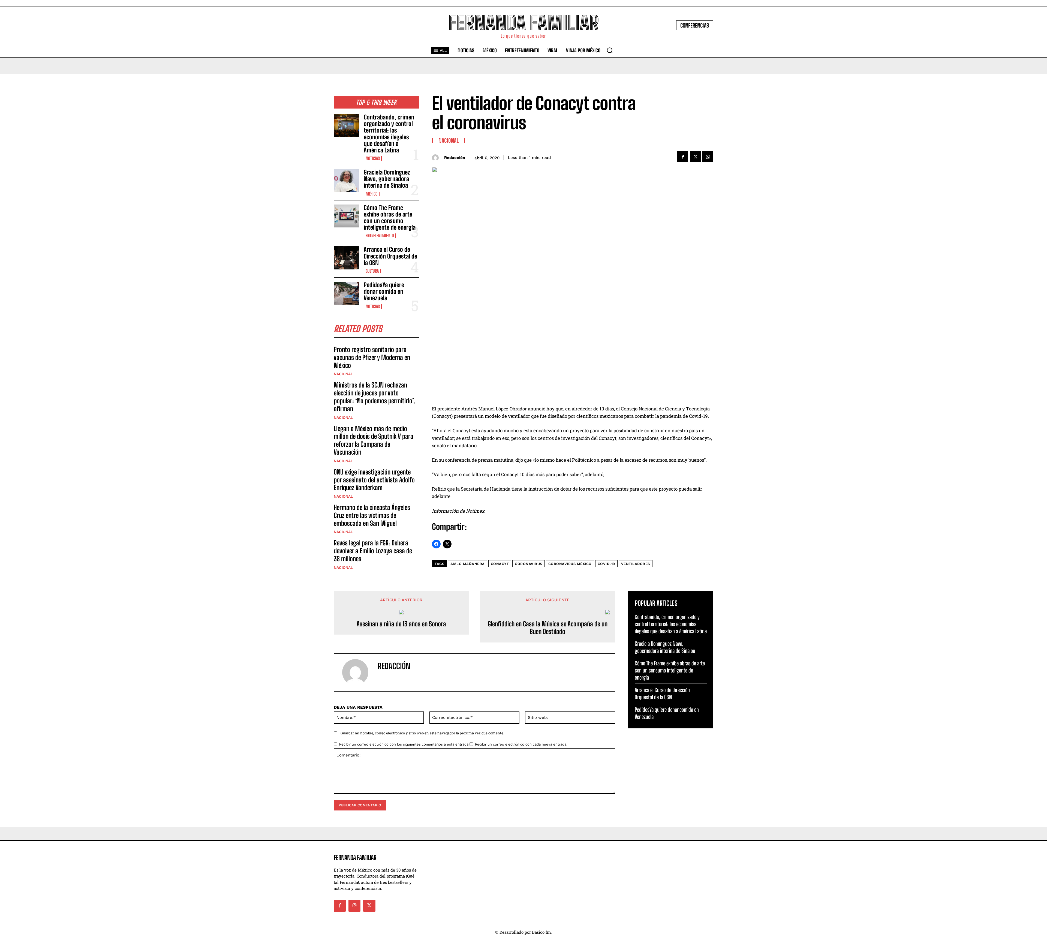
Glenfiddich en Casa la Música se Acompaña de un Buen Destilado (547, 628)
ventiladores (635, 564)
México (372, 194)
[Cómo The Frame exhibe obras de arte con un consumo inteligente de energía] (346, 216)
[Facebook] (682, 156)
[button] (609, 50)
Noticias (373, 158)
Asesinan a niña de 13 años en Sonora (401, 624)
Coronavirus (528, 564)
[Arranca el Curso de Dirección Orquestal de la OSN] (346, 257)
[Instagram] (354, 906)
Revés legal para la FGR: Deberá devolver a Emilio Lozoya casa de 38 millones (373, 551)
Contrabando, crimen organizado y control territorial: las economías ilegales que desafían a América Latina (389, 133)
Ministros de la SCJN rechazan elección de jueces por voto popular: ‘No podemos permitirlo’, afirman (375, 396)
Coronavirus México (570, 564)
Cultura (372, 271)
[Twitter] (695, 156)
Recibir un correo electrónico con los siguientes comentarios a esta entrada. (404, 744)
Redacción (454, 157)
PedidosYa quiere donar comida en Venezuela (384, 291)
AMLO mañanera (467, 564)
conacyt (500, 564)
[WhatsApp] (707, 156)
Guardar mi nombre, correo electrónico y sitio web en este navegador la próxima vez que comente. (422, 733)
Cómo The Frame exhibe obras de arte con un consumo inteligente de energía (390, 217)
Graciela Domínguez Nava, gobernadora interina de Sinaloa (387, 179)
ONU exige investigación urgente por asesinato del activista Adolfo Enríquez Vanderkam (374, 480)
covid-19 (606, 564)
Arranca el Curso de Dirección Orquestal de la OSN (390, 256)
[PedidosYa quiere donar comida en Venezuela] (346, 293)
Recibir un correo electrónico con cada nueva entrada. (521, 744)
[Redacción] (436, 157)
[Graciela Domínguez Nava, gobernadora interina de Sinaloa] (346, 180)
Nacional (343, 374)
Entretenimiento (380, 235)
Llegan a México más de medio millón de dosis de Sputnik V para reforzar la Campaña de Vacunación (373, 440)
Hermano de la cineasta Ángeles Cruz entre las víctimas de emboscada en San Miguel (372, 515)
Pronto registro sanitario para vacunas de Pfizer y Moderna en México (372, 357)
